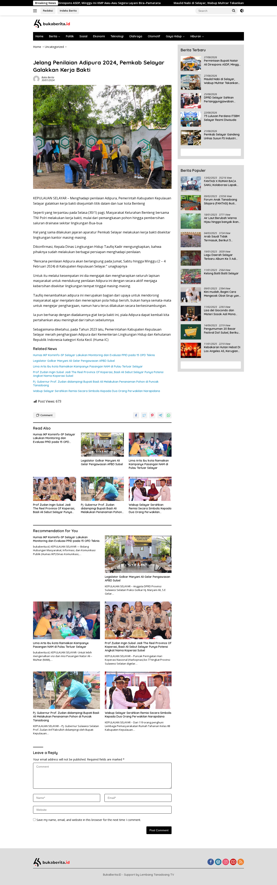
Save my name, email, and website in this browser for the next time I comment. (89, 820)
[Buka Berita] (55, 23)
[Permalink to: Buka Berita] (36, 79)
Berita (53, 36)
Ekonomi (99, 36)
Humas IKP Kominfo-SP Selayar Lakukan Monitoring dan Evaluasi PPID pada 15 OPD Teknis (94, 355)
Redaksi (48, 10)
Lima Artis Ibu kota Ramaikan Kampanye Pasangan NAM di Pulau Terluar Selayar (88, 366)
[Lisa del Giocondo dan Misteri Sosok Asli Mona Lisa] (191, 313)
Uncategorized (43, 55)
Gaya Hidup (174, 36)
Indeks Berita (68, 10)
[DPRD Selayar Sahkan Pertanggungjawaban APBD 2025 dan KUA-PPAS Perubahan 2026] (191, 100)
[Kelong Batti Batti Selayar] (191, 276)
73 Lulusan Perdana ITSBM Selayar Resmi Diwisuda (221, 118)
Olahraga (135, 36)
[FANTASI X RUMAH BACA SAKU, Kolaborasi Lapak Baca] (191, 184)
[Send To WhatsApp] (168, 415)
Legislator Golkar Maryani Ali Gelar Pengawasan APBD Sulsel (74, 361)
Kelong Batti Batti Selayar (221, 273)
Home (39, 36)
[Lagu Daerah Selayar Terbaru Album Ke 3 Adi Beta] (191, 258)
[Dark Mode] (242, 10)
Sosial (83, 36)
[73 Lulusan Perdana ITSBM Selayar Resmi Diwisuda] (191, 119)
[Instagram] (225, 862)
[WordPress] (218, 862)
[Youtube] (233, 862)
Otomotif (154, 36)
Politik (70, 36)
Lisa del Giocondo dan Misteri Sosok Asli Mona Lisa (219, 312)
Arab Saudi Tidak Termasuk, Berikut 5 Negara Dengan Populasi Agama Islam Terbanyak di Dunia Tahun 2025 (222, 238)
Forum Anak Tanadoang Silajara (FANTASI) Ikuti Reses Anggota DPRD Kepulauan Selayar (220, 201)
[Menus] (36, 10)
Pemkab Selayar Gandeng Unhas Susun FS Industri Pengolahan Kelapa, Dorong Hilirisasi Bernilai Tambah (221, 136)
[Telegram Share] (160, 415)
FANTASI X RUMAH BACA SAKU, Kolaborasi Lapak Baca (220, 183)
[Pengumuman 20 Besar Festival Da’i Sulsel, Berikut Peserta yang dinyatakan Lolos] (191, 331)
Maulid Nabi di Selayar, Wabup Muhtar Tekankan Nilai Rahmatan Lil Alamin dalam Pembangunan (221, 81)
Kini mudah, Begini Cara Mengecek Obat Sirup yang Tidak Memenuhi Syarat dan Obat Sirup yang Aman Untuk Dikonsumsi (222, 294)
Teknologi (117, 36)
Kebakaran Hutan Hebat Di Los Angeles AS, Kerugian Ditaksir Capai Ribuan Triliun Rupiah (222, 349)
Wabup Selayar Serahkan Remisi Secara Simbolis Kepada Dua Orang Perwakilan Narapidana (96, 391)
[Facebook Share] (136, 415)
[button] (234, 10)
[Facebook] (210, 862)
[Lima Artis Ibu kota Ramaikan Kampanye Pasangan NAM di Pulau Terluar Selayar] (150, 445)
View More (209, 152)
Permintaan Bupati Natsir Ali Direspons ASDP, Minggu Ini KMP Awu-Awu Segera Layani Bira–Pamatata (222, 62)
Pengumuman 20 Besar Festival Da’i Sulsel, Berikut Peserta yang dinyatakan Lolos (221, 330)
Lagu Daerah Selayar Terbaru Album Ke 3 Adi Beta (220, 257)
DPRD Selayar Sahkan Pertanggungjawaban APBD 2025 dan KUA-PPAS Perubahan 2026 (221, 99)
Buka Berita (48, 77)
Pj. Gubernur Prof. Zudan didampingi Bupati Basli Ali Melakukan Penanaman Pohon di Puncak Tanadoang (96, 383)
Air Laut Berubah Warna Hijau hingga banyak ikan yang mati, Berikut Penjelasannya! (221, 220)
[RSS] (240, 862)
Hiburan (195, 36)
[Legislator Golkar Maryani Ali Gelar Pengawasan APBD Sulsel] (102, 445)
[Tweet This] (144, 415)
